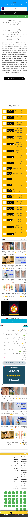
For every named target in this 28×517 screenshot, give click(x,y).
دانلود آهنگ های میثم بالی (20, 468)
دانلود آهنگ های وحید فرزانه (19, 457)
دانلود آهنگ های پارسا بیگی (19, 479)
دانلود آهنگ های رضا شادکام (19, 488)
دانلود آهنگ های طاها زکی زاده (19, 472)
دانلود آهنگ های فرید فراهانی (19, 477)
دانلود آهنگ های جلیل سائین (19, 461)
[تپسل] (0, 512)
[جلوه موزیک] (14, 2)
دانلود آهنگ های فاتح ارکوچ (20, 481)
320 (8, 111)
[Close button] (27, 512)
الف (24, 492)
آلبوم (15, 13)
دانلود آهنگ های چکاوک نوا (20, 483)
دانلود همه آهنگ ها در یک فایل (13, 78)
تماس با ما (4, 13)
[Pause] (2, 314)
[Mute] (4, 314)
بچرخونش (14, 321)
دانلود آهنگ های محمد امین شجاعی (18, 465)
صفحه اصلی (24, 13)
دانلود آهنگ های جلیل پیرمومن (20, 16)
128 (10, 111)
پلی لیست (10, 13)
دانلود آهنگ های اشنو (21, 485)
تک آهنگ (19, 13)
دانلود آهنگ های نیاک (21, 463)
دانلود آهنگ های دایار (21, 474)
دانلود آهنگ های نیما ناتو (20, 470)
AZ (17, 509)
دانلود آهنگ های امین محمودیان (19, 459)
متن (13, 111)
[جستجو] (3, 8)
